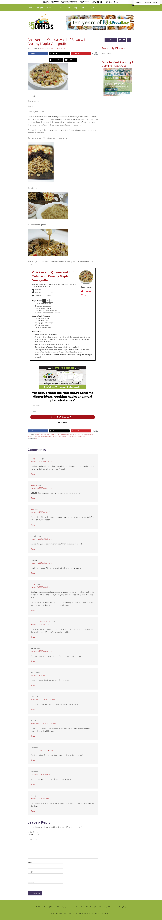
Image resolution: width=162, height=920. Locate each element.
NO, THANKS (62, 422)
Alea (32, 509)
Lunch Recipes (62, 436)
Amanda (34, 485)
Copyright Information (68, 907)
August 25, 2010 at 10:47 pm (41, 512)
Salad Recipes (81, 436)
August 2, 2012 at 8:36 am (41, 798)
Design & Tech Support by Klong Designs (116, 907)
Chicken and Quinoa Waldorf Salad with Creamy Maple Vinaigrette (53, 276)
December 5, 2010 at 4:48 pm (42, 774)
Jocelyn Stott (35, 458)
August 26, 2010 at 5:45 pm (41, 563)
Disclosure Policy (55, 907)
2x (47, 301)
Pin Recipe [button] (87, 291)
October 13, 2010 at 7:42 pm (42, 750)
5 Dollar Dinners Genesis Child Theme (74, 913)
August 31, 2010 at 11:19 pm (41, 675)
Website (31, 882)
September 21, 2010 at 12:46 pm (43, 723)
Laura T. (34, 584)
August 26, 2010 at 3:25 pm (41, 539)
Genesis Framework (93, 913)
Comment (32, 840)
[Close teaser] (133, 5)
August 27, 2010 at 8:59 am (41, 587)
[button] (147, 2)
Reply (33, 474)
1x (44, 301)
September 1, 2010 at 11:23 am (43, 699)
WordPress (103, 913)
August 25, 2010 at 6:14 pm (41, 461)
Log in (109, 913)
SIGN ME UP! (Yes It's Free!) (63, 417)
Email (30, 872)
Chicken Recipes (54, 434)
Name (31, 862)
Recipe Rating (33, 832)
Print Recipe (71, 60)
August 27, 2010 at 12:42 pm (41, 624)
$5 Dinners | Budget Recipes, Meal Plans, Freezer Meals (41, 22)
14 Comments (60, 48)
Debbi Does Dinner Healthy (41, 621)
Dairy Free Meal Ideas (66, 434)
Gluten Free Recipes (39, 436)
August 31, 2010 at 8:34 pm (41, 651)
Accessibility (98, 907)
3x (51, 301)
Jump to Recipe (57, 60)
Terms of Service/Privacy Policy (85, 907)
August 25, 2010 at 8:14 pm (41, 488)
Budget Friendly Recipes (42, 434)
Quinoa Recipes (71, 436)
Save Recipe (87, 295)
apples (37, 438)
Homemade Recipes (51, 436)
